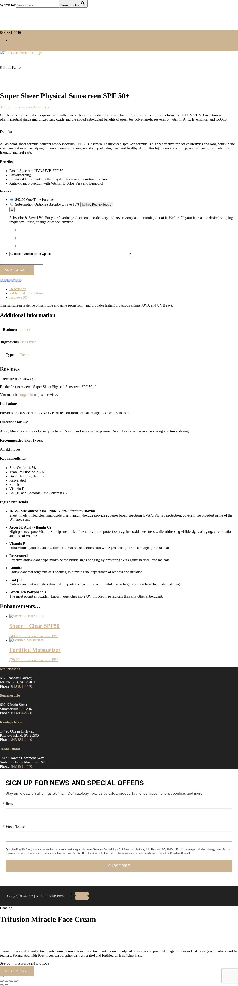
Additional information (26, 293)
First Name (15, 826)
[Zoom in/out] (2, 981)
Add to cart (17, 270)
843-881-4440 (21, 686)
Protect (25, 329)
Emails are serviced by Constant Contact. (167, 853)
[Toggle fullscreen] (6, 981)
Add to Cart (17, 971)
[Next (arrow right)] (6, 985)
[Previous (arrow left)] (2, 985)
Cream (24, 355)
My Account (18, 40)
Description (17, 289)
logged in (26, 395)
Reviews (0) (18, 297)
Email (10, 803)
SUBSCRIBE (119, 866)
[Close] (2, 976)
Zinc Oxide (28, 342)
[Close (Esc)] (16, 981)
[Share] (11, 981)
